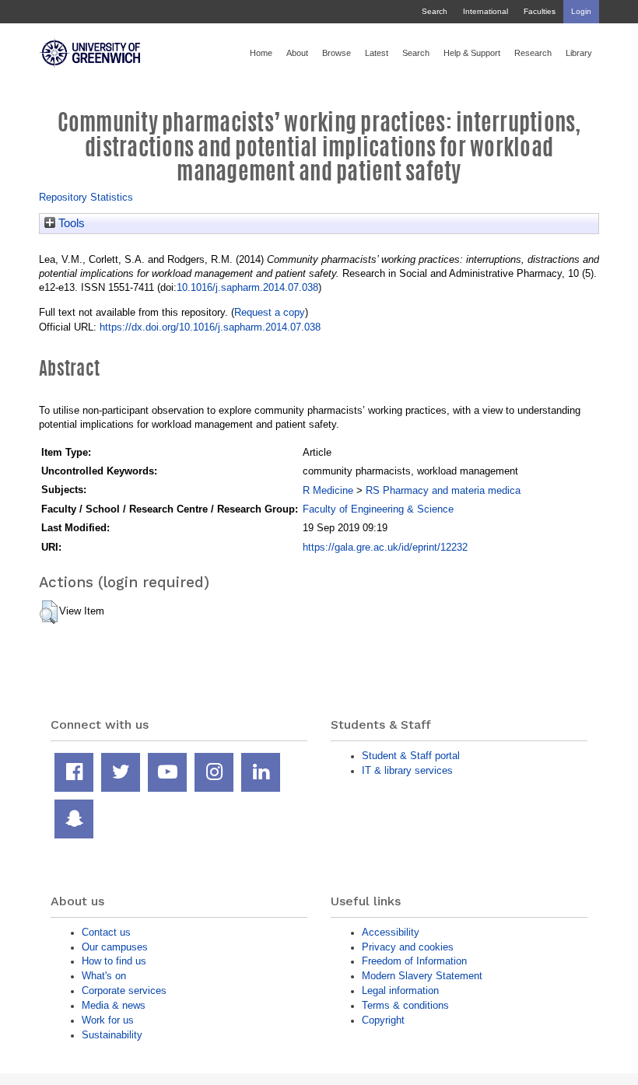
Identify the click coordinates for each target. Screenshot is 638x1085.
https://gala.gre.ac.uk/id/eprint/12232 (385, 547)
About (297, 53)
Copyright (383, 1020)
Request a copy (269, 312)
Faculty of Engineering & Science (378, 509)
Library (579, 53)
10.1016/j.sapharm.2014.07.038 (247, 287)
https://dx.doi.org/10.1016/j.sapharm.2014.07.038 (210, 327)
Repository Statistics (86, 197)
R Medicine (328, 490)
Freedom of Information (414, 961)
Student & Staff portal (411, 755)
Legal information (400, 990)
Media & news (113, 1005)
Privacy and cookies (408, 947)
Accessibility (390, 932)
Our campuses (115, 947)
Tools (70, 223)
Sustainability (112, 1035)
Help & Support (471, 53)
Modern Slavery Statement (422, 976)
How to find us (114, 961)
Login (581, 11)
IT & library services (407, 770)
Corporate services (124, 990)
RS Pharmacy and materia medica (443, 490)
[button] (49, 612)
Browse (336, 53)
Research (533, 53)
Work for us (108, 1020)
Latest (376, 53)
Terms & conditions (405, 1005)
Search (434, 11)
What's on (104, 976)
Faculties (540, 11)
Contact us (106, 932)
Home (261, 53)
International (485, 11)
